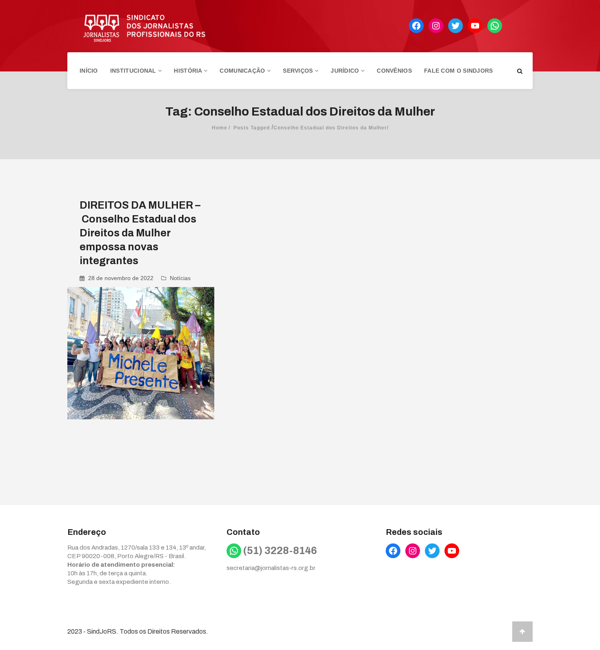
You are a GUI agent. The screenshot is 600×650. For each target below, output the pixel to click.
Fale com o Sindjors (458, 70)
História (189, 70)
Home (219, 128)
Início (89, 70)
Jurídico (346, 70)
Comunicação (243, 70)
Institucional (134, 70)
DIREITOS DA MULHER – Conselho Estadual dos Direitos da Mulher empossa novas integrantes (140, 233)
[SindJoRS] (136, 26)
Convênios (394, 70)
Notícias (180, 278)
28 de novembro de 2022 (120, 278)
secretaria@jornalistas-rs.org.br (271, 568)
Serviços (299, 70)
